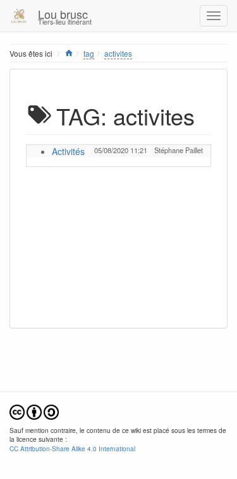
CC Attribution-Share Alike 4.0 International (72, 448)
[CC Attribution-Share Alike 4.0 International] (34, 410)
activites (118, 53)
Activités (68, 151)
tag (88, 53)
